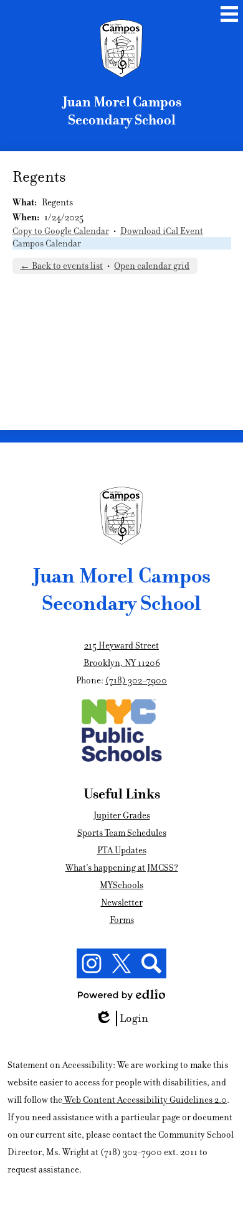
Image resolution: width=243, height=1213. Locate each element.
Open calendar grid (151, 266)
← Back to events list (61, 266)
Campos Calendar (46, 243)
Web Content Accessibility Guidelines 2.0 (145, 1100)
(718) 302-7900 (136, 680)
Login (125, 1018)
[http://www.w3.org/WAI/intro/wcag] (63, 1100)
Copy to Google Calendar (60, 231)
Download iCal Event (161, 231)
